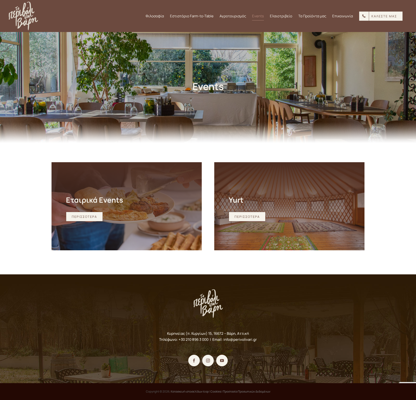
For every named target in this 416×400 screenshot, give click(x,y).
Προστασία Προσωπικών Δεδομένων (246, 391)
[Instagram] (208, 360)
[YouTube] (222, 360)
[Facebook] (194, 360)
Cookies (215, 391)
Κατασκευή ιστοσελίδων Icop (190, 391)
